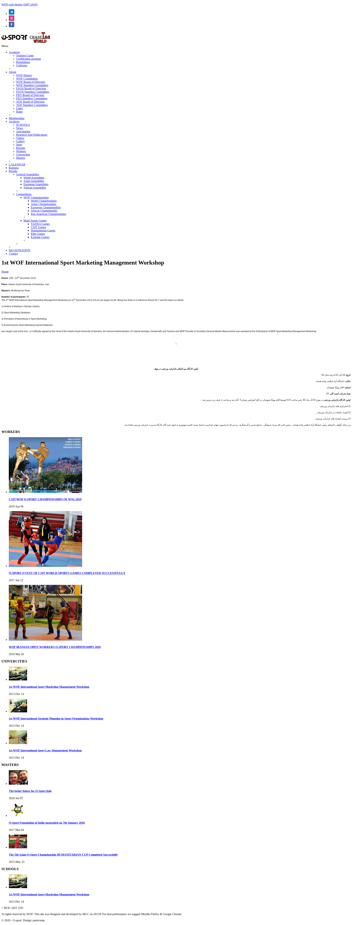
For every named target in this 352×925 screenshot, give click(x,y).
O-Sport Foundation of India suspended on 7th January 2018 (47, 822)
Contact (13, 253)
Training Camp (25, 55)
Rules (19, 111)
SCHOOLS (23, 124)
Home (5, 271)
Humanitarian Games (43, 230)
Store (19, 144)
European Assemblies (35, 184)
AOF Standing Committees (32, 105)
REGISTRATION (19, 250)
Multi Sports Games (35, 220)
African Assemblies (34, 187)
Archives (14, 121)
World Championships (44, 200)
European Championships (46, 207)
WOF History (24, 75)
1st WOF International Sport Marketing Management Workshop (49, 686)
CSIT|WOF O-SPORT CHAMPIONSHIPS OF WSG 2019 (45, 499)
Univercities (23, 154)
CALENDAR (17, 164)
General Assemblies (27, 174)
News (19, 128)
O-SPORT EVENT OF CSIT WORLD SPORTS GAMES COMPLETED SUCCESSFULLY (67, 573)
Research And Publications (31, 134)
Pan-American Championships (48, 214)
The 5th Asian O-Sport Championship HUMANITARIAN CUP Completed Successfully (63, 854)
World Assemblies (33, 177)
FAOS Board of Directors (31, 88)
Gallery (20, 141)
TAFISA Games (40, 223)
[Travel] (25, 42)
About (12, 72)
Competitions (24, 194)
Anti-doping (23, 131)
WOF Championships (36, 197)
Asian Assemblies (33, 181)
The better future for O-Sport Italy (30, 791)
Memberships (16, 118)
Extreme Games (40, 237)
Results (13, 171)
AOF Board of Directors (30, 101)
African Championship (44, 210)
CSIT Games (38, 227)
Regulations (23, 62)
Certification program (28, 58)
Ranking (14, 167)
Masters (20, 157)
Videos (20, 138)
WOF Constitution (27, 78)
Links (19, 108)
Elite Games (38, 233)
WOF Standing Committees (32, 85)
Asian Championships (43, 204)
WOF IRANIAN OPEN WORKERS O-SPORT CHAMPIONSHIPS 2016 (55, 647)
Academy (14, 52)
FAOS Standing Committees (32, 91)
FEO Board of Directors (30, 95)
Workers (21, 151)
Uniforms (21, 65)
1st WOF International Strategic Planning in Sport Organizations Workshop (56, 718)
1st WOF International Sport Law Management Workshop (45, 750)
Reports (20, 148)
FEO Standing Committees (31, 98)
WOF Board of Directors (30, 81)
